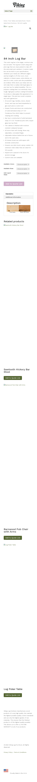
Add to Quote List (14, 184)
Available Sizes (8, 168)
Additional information (13, 197)
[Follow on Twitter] (9, 757)
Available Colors (9, 164)
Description (9, 194)
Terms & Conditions (20, 752)
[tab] (18, 194)
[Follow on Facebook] (5, 757)
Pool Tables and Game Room (16, 21)
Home (5, 21)
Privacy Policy (8, 752)
